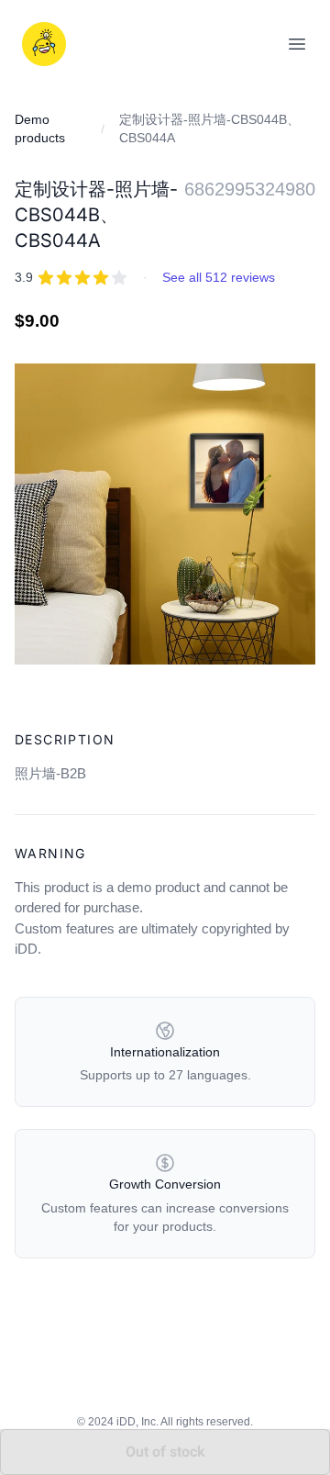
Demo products (40, 128)
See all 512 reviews (218, 277)
